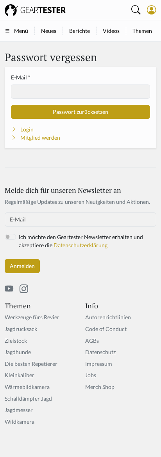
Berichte (79, 30)
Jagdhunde (18, 352)
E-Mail (19, 77)
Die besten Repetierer (31, 363)
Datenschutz (100, 352)
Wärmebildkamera (27, 386)
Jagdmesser (19, 410)
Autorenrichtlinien (108, 317)
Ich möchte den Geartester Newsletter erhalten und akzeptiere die (81, 241)
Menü (21, 30)
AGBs (92, 340)
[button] (151, 9)
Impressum (98, 363)
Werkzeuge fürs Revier (32, 317)
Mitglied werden (40, 137)
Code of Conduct (106, 329)
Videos (111, 30)
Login (27, 129)
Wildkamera (19, 421)
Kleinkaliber (19, 375)
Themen (142, 30)
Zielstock (16, 340)
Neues (48, 30)
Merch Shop (99, 386)
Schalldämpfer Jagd (28, 398)
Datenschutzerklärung (80, 245)
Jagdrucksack (21, 329)
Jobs (90, 375)
